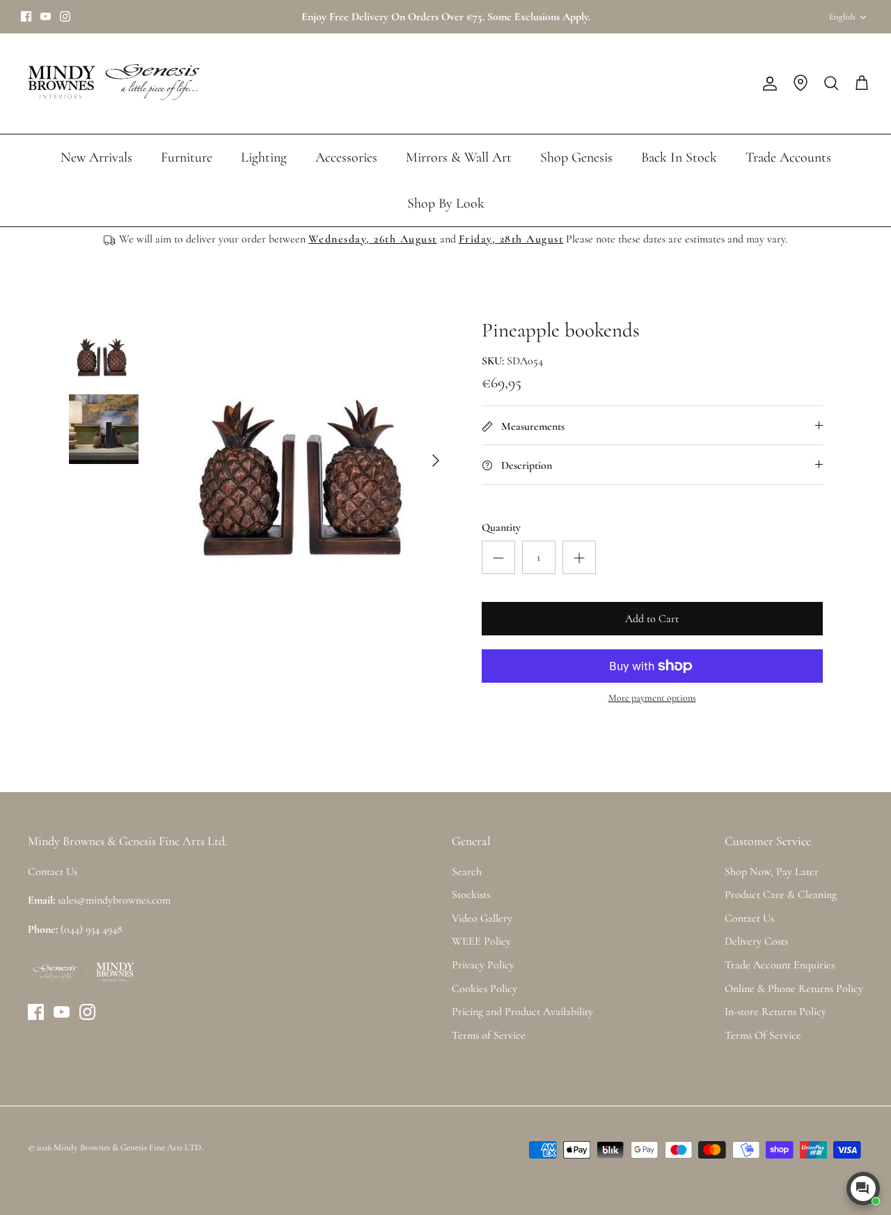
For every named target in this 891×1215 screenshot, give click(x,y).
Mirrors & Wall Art (459, 157)
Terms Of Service (763, 1035)
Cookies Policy (484, 989)
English (842, 16)
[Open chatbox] (863, 1188)
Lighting (264, 157)
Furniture (186, 157)
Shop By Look (445, 203)
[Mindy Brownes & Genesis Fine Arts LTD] (111, 83)
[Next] (435, 460)
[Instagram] (65, 16)
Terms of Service (489, 1035)
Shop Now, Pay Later (772, 872)
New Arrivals (96, 157)
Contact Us (749, 918)
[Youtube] (45, 16)
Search (467, 872)
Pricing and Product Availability (522, 1012)
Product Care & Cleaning (781, 894)
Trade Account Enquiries (780, 965)
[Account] (767, 83)
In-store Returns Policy (775, 1012)
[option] (308, 460)
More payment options (652, 698)
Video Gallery (482, 918)
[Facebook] (26, 16)
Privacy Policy (483, 965)
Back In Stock (679, 157)
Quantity (501, 527)
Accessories (346, 157)
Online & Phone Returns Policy (794, 989)
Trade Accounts (788, 157)
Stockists (471, 894)
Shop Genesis (576, 157)
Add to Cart (652, 619)
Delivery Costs (756, 941)
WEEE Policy (481, 941)
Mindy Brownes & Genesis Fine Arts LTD (127, 1147)
